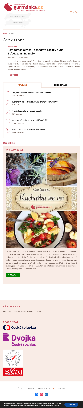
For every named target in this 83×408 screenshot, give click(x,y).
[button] (74, 12)
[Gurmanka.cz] (25, 4)
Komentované (60, 85)
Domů (5, 34)
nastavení (57, 406)
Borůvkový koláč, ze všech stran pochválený (31, 93)
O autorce (60, 389)
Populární (22, 85)
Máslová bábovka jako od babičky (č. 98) (30, 120)
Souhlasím (71, 405)
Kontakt (30, 389)
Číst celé (14, 75)
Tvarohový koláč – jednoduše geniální (28, 129)
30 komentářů (23, 58)
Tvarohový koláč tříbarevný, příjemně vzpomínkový (34, 102)
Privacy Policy (45, 389)
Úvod (20, 389)
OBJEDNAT (13, 275)
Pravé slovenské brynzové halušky (27, 111)
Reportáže (12, 47)
